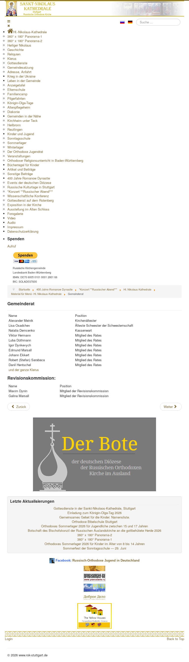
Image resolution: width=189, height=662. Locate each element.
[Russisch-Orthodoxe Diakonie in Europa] (94, 597)
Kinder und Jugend (20, 133)
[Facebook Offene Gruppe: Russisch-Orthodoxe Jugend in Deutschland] (52, 559)
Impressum (15, 227)
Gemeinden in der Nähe (24, 116)
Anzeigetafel (16, 85)
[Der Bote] (94, 454)
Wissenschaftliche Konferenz (28, 196)
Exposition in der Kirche (24, 204)
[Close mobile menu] (8, 25)
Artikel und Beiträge (21, 169)
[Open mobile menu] (8, 21)
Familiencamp (17, 94)
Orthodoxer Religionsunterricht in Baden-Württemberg (45, 160)
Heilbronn (14, 125)
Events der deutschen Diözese (29, 182)
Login (9, 638)
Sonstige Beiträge (20, 173)
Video (11, 218)
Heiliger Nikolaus (19, 45)
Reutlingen (14, 129)
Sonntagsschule (18, 138)
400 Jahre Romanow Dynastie (28, 178)
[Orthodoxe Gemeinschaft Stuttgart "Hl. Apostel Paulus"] (94, 567)
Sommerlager (16, 142)
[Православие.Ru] (94, 577)
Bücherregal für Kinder (23, 164)
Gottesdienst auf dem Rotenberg (30, 200)
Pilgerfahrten (16, 98)
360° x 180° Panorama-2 (24, 40)
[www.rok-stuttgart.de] (95, 8)
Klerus (11, 58)
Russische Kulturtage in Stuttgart (31, 187)
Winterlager (15, 147)
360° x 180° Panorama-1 (24, 36)
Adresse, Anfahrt (19, 71)
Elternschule (16, 89)
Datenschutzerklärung (22, 231)
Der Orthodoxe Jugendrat (25, 151)
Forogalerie (15, 213)
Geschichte (15, 49)
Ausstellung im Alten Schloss (28, 209)
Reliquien (13, 54)
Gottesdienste (17, 63)
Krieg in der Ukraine (21, 76)
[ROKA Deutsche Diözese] (94, 587)
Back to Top (175, 638)
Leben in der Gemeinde (23, 80)
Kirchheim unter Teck (22, 120)
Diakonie (13, 111)
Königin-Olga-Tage (20, 102)
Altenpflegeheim (18, 107)
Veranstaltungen (18, 156)
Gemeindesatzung (20, 67)
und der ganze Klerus (24, 369)
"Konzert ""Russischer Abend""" (30, 191)
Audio (11, 222)
